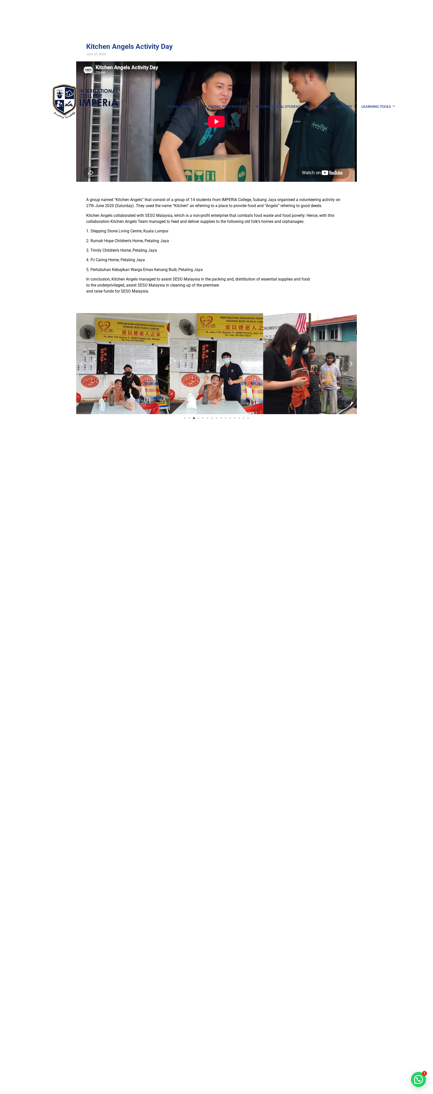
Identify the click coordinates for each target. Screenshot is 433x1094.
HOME (172, 106)
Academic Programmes (225, 106)
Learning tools (376, 106)
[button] (82, 363)
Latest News (316, 106)
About (188, 106)
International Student (278, 106)
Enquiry (344, 106)
